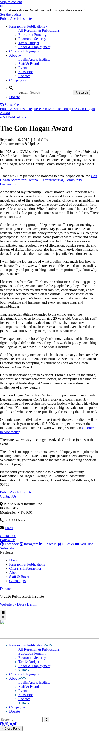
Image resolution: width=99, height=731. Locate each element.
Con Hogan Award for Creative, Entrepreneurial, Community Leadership (48, 180)
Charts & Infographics (25, 568)
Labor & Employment (34, 666)
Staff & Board (19, 577)
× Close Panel (11, 728)
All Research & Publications (39, 649)
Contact (24, 699)
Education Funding (32, 653)
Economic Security (32, 658)
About (13, 573)
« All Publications (13, 117)
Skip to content (11, 2)
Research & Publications (51, 109)
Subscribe (7, 548)
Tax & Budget (28, 662)
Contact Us (8, 496)
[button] (47, 645)
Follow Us (7, 540)
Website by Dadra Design (18, 604)
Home (13, 560)
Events (23, 691)
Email (9, 528)
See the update (10, 14)
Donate (5, 589)
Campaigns (17, 581)
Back (25, 670)
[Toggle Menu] (3, 612)
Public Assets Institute (16, 18)
